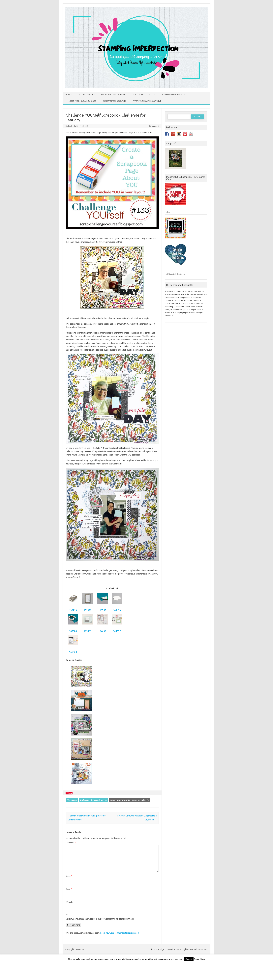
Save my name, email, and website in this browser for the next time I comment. (100, 919)
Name (69, 876)
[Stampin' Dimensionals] (117, 605)
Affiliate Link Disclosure (175, 274)
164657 (117, 631)
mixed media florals (140, 800)
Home (68, 95)
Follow (167, 212)
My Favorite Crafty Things (113, 95)
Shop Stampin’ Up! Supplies (143, 95)
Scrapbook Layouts (99, 800)
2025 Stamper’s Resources (114, 101)
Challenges (84, 800)
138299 (73, 610)
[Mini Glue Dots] (73, 626)
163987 (87, 631)
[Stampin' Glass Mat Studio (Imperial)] (87, 626)
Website (69, 902)
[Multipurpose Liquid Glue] (102, 605)
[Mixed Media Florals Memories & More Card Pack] (117, 626)
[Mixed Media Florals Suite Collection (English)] (102, 626)
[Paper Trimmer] (87, 605)
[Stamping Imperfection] (136, 87)
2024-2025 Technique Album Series (81, 101)
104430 (117, 610)
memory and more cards (120, 800)
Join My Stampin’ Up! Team (173, 95)
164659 (102, 631)
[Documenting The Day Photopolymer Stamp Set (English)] (73, 647)
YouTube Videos (86, 95)
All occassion (72, 800)
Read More (199, 959)
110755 (102, 610)
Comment (71, 842)
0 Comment (154, 126)
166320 (73, 652)
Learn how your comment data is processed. (119, 933)
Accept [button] (189, 959)
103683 (73, 631)
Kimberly (72, 126)
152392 (87, 610)
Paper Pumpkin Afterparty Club (147, 101)
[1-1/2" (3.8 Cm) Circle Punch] (73, 605)
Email (69, 889)
